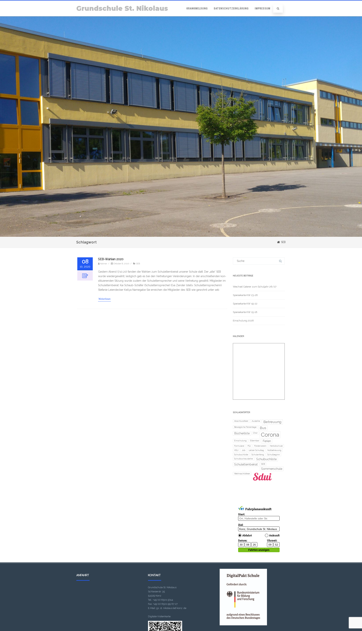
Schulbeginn (273, 454)
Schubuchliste (241, 454)
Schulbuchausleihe (243, 459)
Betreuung (272, 422)
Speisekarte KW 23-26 (245, 295)
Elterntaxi (254, 440)
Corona (270, 434)
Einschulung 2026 (243, 320)
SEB (138, 263)
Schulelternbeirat (246, 464)
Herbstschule (276, 446)
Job (243, 450)
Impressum (262, 8)
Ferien (267, 441)
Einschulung (240, 440)
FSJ (249, 446)
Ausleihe (256, 421)
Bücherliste (242, 433)
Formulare (239, 446)
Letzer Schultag (256, 450)
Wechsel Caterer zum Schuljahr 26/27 (254, 286)
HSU (236, 450)
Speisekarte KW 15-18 (245, 312)
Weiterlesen (104, 298)
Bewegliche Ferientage (245, 427)
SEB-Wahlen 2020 (110, 259)
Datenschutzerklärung (231, 8)
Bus (263, 428)
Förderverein (260, 446)
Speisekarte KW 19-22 (245, 303)
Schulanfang (258, 454)
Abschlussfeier (241, 421)
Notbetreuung (274, 450)
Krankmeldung (197, 8)
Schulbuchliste (266, 459)
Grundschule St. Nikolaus (122, 8)
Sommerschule (271, 469)
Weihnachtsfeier (242, 473)
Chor (255, 433)
